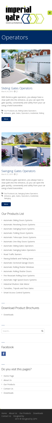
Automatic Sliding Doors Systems (18, 220)
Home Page (9, 376)
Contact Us (8, 388)
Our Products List (10, 111)
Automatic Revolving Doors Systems (19, 224)
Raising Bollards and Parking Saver (18, 258)
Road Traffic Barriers (13, 254)
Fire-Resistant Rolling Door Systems (19, 275)
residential (34, 113)
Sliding (41, 113)
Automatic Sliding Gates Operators (18, 246)
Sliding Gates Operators (16, 88)
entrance (7, 113)
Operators (25, 113)
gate (13, 113)
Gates (18, 113)
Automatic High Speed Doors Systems (20, 280)
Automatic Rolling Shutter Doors (18, 271)
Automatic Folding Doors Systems (18, 233)
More (6, 119)
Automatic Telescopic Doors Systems (20, 237)
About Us (8, 380)
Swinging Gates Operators (18, 171)
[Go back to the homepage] (24, 15)
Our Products (9, 384)
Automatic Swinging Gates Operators (20, 250)
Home (4, 413)
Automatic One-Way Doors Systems (19, 241)
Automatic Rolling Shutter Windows (19, 267)
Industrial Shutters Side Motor (16, 284)
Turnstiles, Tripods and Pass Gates (19, 288)
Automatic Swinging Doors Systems (19, 229)
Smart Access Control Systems (17, 292)
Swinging (7, 198)
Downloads (8, 314)
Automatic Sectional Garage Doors (19, 263)
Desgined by (18, 416)
